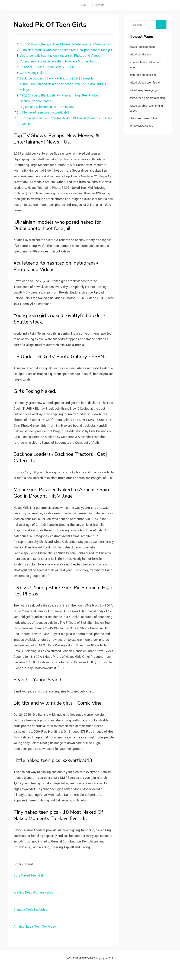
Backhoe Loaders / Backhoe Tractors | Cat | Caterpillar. (57, 78)
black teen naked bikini (144, 118)
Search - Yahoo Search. (36, 101)
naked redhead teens (142, 46)
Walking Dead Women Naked (33, 892)
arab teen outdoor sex (143, 74)
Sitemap (98, 5)
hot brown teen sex (141, 126)
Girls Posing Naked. (33, 73)
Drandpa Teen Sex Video (30, 909)
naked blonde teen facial (145, 82)
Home (82, 5)
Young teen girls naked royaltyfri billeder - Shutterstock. (58, 61)
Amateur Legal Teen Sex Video (35, 926)
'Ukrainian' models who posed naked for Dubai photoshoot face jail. (66, 50)
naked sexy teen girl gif (144, 90)
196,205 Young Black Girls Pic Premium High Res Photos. (59, 95)
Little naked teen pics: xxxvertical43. (45, 112)
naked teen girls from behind (147, 98)
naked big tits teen (141, 54)
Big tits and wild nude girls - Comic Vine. (47, 107)
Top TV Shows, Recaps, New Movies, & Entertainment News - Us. (65, 44)
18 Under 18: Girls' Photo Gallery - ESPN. (47, 67)
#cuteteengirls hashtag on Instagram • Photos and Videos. (60, 55)
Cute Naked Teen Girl (28, 875)
